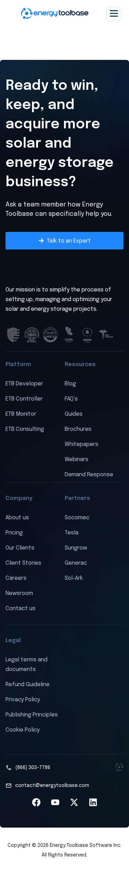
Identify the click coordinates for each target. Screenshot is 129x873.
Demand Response (89, 475)
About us (17, 518)
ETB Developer (24, 384)
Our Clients (20, 548)
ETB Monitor (21, 414)
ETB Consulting (25, 429)
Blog (70, 384)
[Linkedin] (92, 802)
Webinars (76, 459)
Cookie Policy (23, 730)
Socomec (77, 518)
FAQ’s (71, 399)
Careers (16, 578)
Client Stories (23, 563)
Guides (74, 414)
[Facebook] (36, 802)
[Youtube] (55, 802)
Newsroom (19, 593)
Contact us (20, 608)
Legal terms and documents (26, 664)
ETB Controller (24, 399)
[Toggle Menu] (114, 13)
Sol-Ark (74, 578)
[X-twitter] (74, 802)
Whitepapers (81, 444)
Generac (76, 563)
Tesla (71, 533)
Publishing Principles (32, 715)
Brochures (78, 429)
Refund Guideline (28, 685)
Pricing (14, 533)
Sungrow (76, 548)
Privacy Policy (23, 700)
